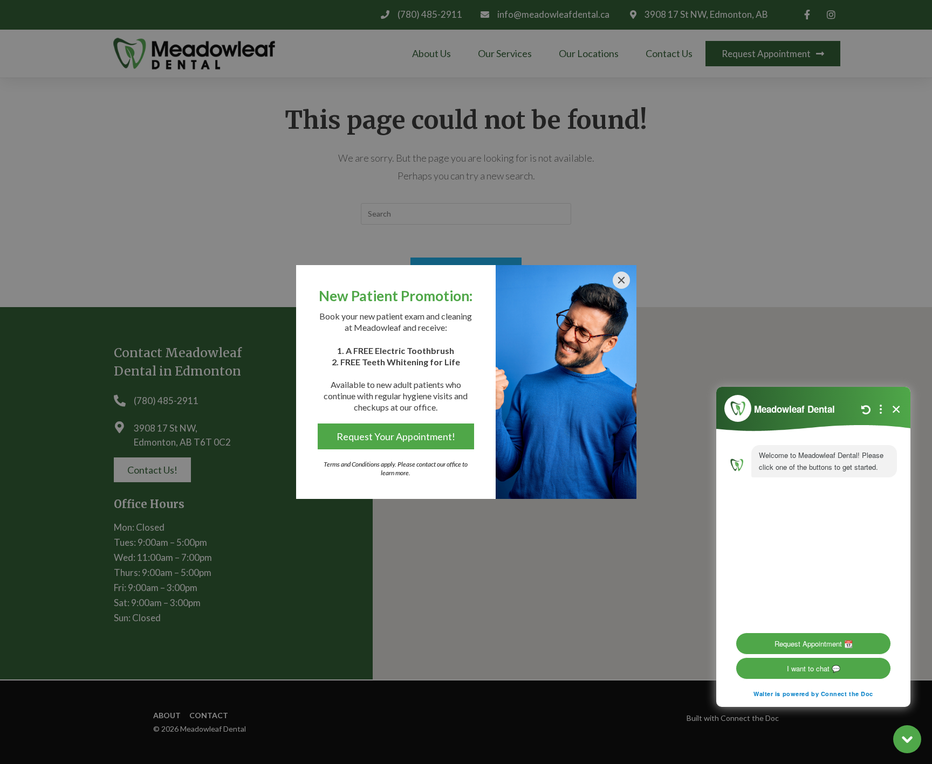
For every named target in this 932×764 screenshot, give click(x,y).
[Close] (621, 280)
